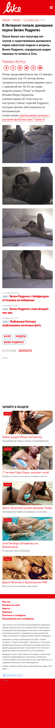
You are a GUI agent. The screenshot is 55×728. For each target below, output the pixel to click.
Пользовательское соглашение (18, 618)
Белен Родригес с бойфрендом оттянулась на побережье (25, 298)
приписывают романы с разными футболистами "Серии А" (26, 117)
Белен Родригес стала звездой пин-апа (25, 311)
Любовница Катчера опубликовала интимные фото (21, 323)
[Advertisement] (27, 381)
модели (21, 336)
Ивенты (6, 608)
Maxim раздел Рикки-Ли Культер (22, 437)
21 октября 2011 (31, 20)
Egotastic (25, 350)
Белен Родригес (14, 342)
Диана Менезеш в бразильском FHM (24, 582)
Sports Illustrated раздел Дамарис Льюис (27, 508)
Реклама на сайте (11, 604)
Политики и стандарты (14, 615)
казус (7, 336)
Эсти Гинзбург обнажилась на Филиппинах (20, 545)
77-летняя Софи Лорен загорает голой (25, 472)
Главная (6, 19)
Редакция (7, 611)
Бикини (17, 19)
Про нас (6, 601)
